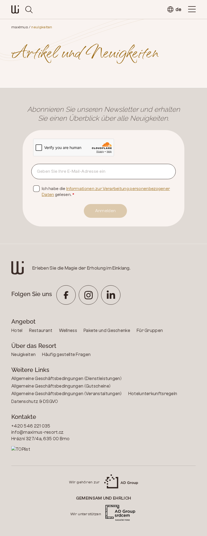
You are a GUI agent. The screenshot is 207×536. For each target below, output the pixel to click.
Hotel (17, 330)
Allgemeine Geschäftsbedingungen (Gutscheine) (61, 386)
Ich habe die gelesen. (106, 191)
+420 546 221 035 (30, 426)
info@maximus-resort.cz (37, 432)
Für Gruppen (150, 330)
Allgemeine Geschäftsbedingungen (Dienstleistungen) (66, 378)
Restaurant (41, 330)
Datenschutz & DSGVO (34, 401)
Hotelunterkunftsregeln (152, 393)
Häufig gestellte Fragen (66, 354)
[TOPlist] (57, 449)
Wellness (68, 330)
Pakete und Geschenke (107, 330)
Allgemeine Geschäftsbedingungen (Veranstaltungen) (66, 393)
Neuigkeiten (23, 354)
